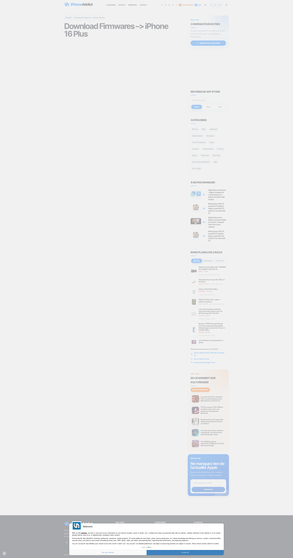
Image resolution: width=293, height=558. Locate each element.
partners (84, 533)
